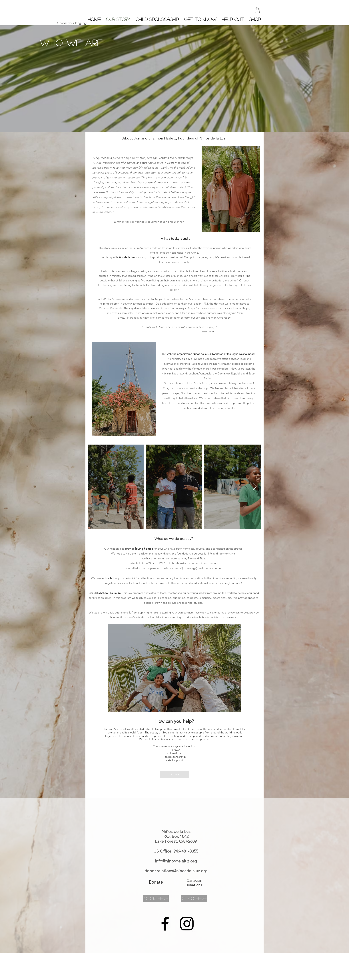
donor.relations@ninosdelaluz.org (176, 870)
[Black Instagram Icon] (187, 924)
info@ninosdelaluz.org (176, 861)
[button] (257, 10)
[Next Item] (255, 486)
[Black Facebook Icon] (165, 924)
